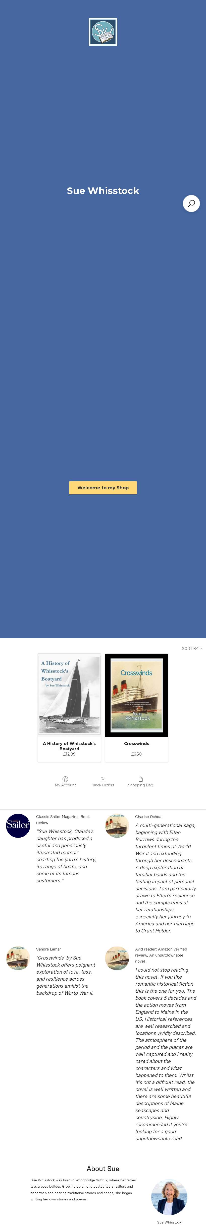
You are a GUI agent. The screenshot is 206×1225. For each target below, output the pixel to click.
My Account (65, 785)
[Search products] (191, 203)
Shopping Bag (140, 785)
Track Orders (103, 785)
